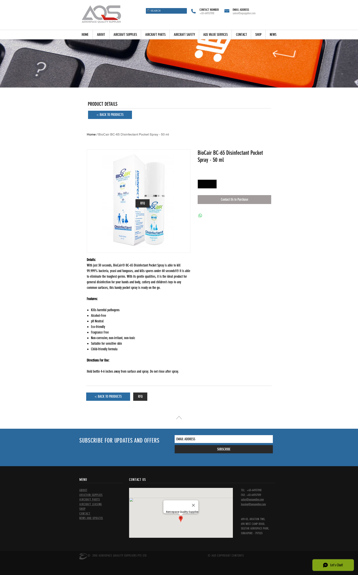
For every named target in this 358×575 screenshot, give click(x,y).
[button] (125, 34)
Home (91, 134)
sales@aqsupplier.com (244, 13)
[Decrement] (201, 184)
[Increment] (213, 184)
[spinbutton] (207, 184)
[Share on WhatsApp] (200, 215)
